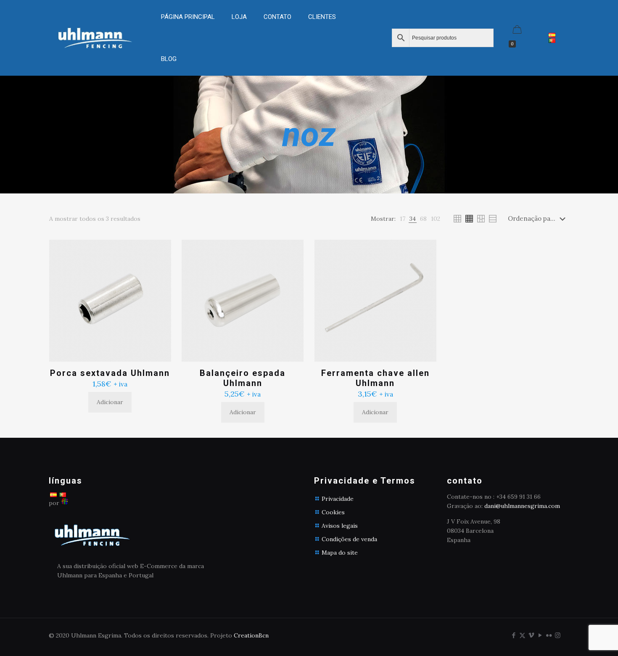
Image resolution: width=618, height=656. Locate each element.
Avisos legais (340, 525)
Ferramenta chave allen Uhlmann (375, 378)
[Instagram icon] (558, 635)
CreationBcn (251, 635)
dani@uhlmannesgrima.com (522, 506)
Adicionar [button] (110, 402)
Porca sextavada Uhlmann (110, 373)
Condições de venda (349, 539)
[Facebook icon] (513, 635)
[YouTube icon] (540, 635)
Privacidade (338, 499)
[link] (239, 38)
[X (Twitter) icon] (522, 635)
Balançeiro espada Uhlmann (242, 378)
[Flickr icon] (549, 635)
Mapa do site (340, 552)
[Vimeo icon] (531, 635)
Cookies (333, 512)
